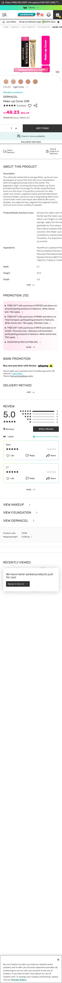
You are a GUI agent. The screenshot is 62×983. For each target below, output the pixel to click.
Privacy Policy (18, 980)
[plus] (16, 128)
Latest (11, 436)
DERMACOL (10, 96)
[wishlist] (29, 105)
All (4, 436)
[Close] (58, 959)
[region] (31, 969)
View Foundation (17, 512)
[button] (57, 14)
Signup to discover (16, 584)
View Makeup (14, 504)
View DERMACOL (16, 520)
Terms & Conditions (19, 376)
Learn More (17, 373)
